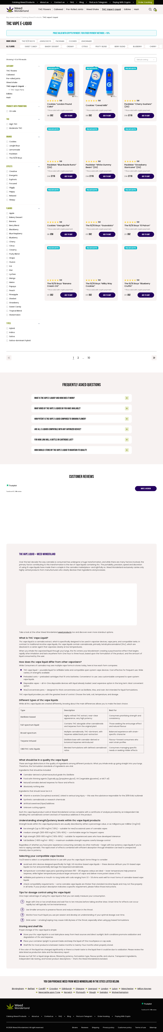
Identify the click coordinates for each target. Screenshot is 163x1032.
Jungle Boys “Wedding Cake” (83, 510)
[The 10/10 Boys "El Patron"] (139, 213)
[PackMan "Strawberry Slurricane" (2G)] (139, 153)
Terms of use (140, 1028)
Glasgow (80, 988)
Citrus (85, 46)
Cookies (73, 41)
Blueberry (137, 46)
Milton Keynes (144, 988)
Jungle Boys (45, 41)
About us (44, 2)
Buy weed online (13, 17)
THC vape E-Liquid (15, 86)
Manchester (127, 988)
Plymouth (80, 992)
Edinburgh (67, 988)
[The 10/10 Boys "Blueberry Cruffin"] (139, 272)
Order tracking (145, 2)
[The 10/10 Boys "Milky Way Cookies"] (100, 272)
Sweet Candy (31, 46)
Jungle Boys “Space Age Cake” (118, 508)
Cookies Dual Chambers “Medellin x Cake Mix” (32, 509)
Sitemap (153, 1028)
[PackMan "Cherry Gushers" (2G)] (139, 92)
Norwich (68, 992)
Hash (136, 9)
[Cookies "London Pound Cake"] (62, 92)
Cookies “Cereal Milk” (99, 507)
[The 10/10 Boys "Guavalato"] (100, 213)
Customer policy (125, 1028)
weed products (64, 632)
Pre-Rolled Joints (74, 9)
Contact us (59, 2)
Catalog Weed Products (23, 2)
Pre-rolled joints (13, 78)
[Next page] (154, 357)
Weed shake (11, 82)
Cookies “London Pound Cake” (48, 508)
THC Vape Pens (17, 90)
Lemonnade (86, 41)
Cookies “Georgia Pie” (66, 507)
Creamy (70, 46)
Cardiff (42, 988)
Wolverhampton (120, 992)
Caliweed (58, 9)
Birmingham (18, 988)
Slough (92, 992)
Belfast (31, 988)
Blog (81, 2)
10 (89, 358)
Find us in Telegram (98, 2)
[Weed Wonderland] (17, 9)
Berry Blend (120, 46)
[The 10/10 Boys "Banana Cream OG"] (62, 272)
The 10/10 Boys (28, 41)
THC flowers (11, 71)
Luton (115, 988)
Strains (75, 1028)
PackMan (60, 41)
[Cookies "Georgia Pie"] (62, 213)
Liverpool (92, 988)
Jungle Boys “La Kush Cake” (155, 507)
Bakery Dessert (52, 46)
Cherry (153, 46)
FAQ (72, 2)
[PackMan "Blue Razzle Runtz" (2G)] (62, 153)
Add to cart (68, 115)
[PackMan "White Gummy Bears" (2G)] (100, 153)
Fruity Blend (101, 46)
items (155, 10)
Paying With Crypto (122, 2)
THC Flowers (44, 9)
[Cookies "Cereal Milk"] (100, 92)
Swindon (104, 992)
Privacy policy (108, 1028)
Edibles (127, 9)
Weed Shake (92, 9)
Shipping (95, 1028)
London (104, 988)
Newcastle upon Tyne (49, 992)
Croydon (53, 988)
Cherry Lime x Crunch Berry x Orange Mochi (13, 511)
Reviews (84, 1028)
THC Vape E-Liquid (111, 9)
